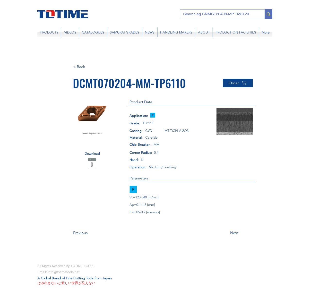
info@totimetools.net (63, 272)
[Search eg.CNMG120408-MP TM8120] (268, 14)
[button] (89, 67)
